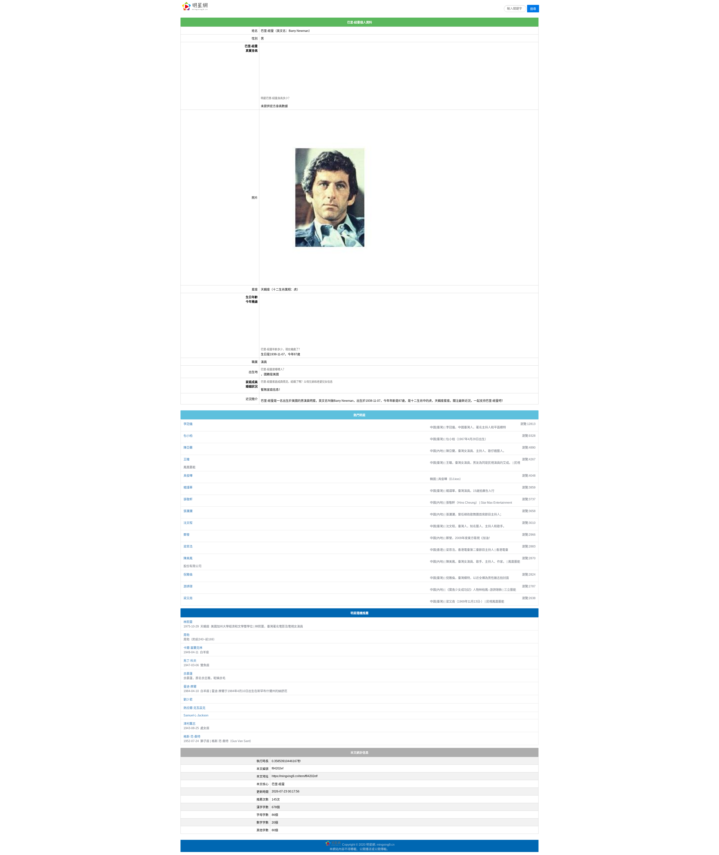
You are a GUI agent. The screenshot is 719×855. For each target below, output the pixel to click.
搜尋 (533, 8)
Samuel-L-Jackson (195, 715)
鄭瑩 (186, 534)
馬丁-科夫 (189, 660)
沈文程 (187, 522)
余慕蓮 (187, 673)
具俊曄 (187, 475)
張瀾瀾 (187, 511)
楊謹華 (187, 487)
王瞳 (186, 459)
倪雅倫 (187, 574)
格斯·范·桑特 (191, 736)
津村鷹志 (189, 723)
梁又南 (187, 598)
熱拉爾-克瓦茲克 (194, 707)
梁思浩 (187, 546)
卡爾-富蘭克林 (192, 647)
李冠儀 (187, 424)
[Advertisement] (373, 69)
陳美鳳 (187, 558)
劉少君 (187, 699)
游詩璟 (187, 586)
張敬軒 (187, 499)
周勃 (186, 634)
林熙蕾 (187, 622)
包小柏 (187, 435)
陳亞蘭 (187, 447)
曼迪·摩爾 (189, 686)
